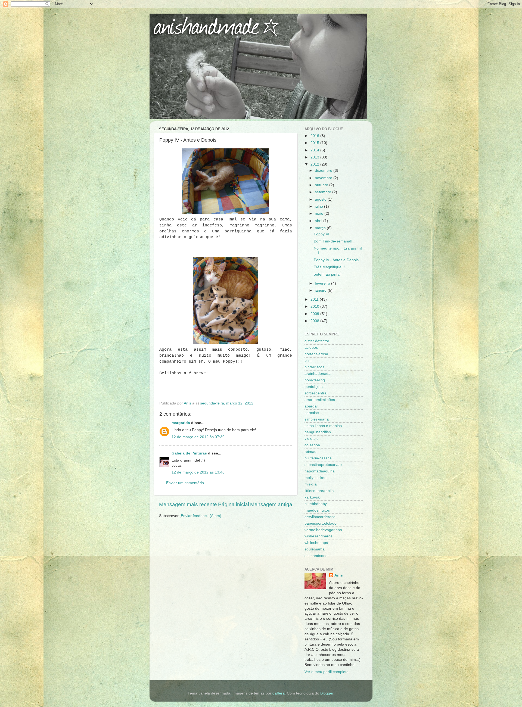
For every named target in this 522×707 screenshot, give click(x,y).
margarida (181, 423)
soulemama (314, 549)
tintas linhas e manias (323, 426)
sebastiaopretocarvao (323, 465)
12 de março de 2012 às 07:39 (198, 437)
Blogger (326, 693)
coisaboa (312, 445)
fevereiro (323, 283)
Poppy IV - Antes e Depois (336, 260)
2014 (315, 150)
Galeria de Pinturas (189, 453)
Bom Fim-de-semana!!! (333, 241)
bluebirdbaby (315, 504)
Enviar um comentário (185, 483)
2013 (315, 157)
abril (319, 221)
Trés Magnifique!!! (329, 267)
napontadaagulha (319, 471)
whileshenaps (316, 543)
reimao (310, 452)
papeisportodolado (320, 523)
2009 (315, 314)
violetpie (311, 439)
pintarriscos (314, 367)
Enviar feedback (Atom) (201, 516)
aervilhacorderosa (319, 517)
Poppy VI (321, 234)
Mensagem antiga (271, 504)
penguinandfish (317, 432)
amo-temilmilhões (319, 400)
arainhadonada (317, 374)
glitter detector (316, 341)
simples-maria (316, 419)
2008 (315, 321)
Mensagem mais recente (188, 504)
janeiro (321, 290)
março (321, 228)
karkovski (312, 497)
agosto (321, 199)
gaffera (278, 693)
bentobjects (314, 387)
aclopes (311, 347)
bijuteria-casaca (318, 458)
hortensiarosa (316, 354)
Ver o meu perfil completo (326, 672)
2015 (315, 143)
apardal (311, 406)
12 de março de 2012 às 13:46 (198, 472)
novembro (324, 178)
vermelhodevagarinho (323, 530)
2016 (315, 136)
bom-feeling (314, 380)
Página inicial (233, 504)
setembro (323, 192)
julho (319, 206)
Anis (338, 575)
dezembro (324, 171)
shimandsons (315, 556)
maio (319, 213)
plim (308, 361)
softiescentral (315, 393)
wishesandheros (318, 536)
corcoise (311, 413)
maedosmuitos (317, 510)
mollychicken (315, 478)
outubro (322, 185)
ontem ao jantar (327, 274)
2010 (315, 306)
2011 (315, 299)
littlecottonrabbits (319, 491)
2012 (315, 164)
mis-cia (310, 484)
